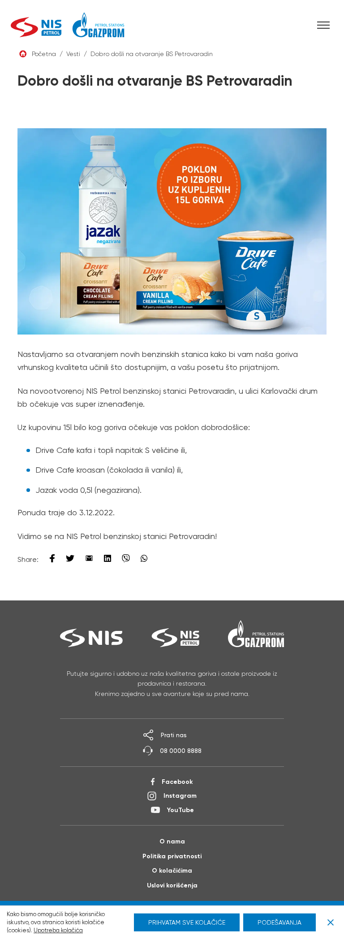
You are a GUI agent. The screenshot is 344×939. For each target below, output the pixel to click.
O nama (172, 841)
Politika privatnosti (172, 856)
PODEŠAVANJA (279, 922)
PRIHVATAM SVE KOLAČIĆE (186, 922)
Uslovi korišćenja (172, 885)
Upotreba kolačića (58, 930)
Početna (44, 53)
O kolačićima (172, 870)
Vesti (73, 53)
